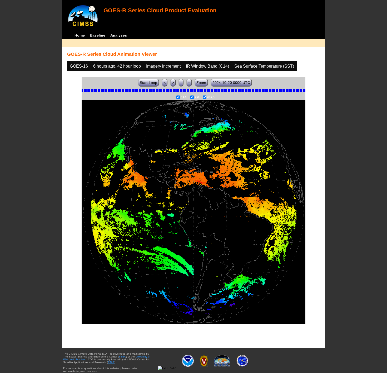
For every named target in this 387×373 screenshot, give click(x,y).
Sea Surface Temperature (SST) (264, 66)
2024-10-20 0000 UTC (231, 82)
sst (197, 97)
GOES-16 (79, 66)
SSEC (122, 356)
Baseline (97, 35)
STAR (111, 362)
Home (80, 35)
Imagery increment (163, 66)
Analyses (118, 35)
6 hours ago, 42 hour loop (117, 66)
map (211, 97)
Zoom (201, 82)
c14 (184, 97)
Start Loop (148, 82)
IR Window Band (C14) (207, 66)
